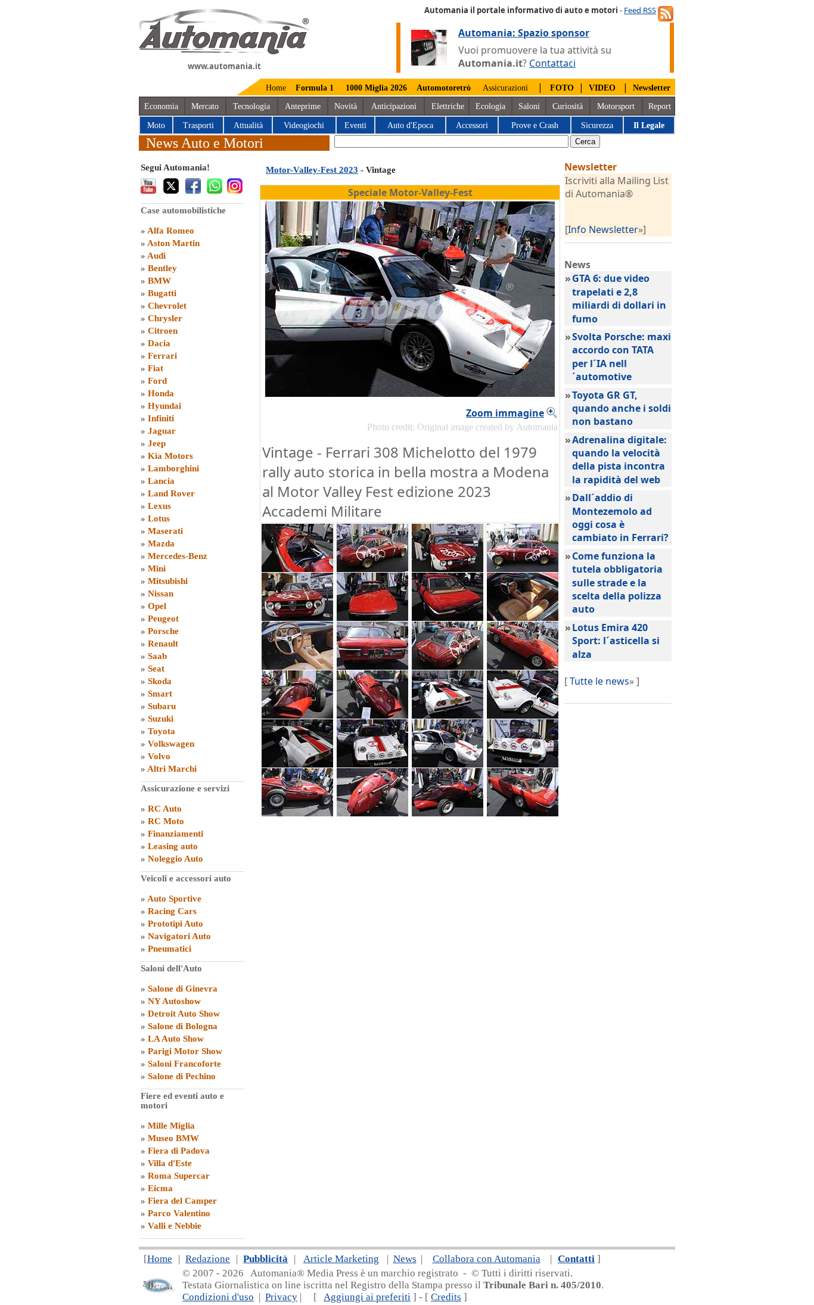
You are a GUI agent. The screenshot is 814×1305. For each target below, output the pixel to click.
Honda (161, 393)
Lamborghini (173, 468)
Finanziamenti (175, 833)
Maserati (165, 531)
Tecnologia (251, 106)
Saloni (529, 106)
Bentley (162, 268)
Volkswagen (171, 743)
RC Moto (166, 821)
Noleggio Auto (175, 858)
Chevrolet (167, 305)
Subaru (162, 706)
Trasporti (198, 125)
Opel (157, 606)
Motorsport (616, 106)
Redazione (207, 1258)
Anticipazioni (394, 106)
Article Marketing (341, 1258)
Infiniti (161, 418)
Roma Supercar (179, 1175)
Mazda (161, 543)
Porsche (163, 631)
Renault (163, 643)
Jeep (157, 443)
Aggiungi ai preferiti (367, 1297)
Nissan (160, 593)
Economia (161, 106)
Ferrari (162, 356)
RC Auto (165, 808)
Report (659, 106)
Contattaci (552, 63)
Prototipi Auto (175, 923)
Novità (345, 106)
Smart (160, 693)
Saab (157, 656)
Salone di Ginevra (183, 988)
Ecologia (490, 106)
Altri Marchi (172, 768)
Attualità (248, 125)
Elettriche (447, 106)
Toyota (161, 731)
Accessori (472, 125)
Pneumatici (169, 948)
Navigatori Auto (179, 936)
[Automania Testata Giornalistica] (224, 51)
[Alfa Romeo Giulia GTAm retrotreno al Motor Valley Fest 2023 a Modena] (447, 666)
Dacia (159, 343)
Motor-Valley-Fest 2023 (312, 170)
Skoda (160, 681)
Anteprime (303, 106)
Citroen (163, 330)
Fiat (155, 368)
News (405, 1258)
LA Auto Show (176, 1038)
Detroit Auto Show (184, 1013)
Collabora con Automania (486, 1258)
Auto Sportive (174, 898)
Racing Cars (172, 911)
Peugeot (163, 618)
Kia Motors (170, 456)
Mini (157, 568)
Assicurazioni (505, 87)
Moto (156, 125)
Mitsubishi (168, 581)
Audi (156, 255)
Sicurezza (597, 125)
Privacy (281, 1297)
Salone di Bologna (183, 1026)
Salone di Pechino (182, 1076)
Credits (446, 1297)
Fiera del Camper (182, 1200)
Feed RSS (640, 10)
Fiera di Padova (179, 1150)
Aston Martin (173, 243)
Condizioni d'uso (218, 1297)
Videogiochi (304, 125)
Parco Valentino (179, 1213)
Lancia (161, 481)
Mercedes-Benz (177, 556)
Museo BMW (173, 1138)
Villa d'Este (170, 1163)
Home (276, 87)
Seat (156, 668)
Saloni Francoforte (184, 1063)
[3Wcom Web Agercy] (158, 1290)
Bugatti (162, 293)
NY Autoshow (174, 1001)
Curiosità (567, 106)
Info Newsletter (603, 229)
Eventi (355, 125)
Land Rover (171, 493)
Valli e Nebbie (174, 1226)
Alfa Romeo (170, 230)
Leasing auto (173, 846)
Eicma (160, 1188)
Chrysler (165, 318)
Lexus (159, 506)
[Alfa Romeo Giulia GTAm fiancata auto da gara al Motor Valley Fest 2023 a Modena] (372, 568)
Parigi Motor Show (185, 1051)
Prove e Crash (534, 125)
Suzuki (160, 718)
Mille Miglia (171, 1125)
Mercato (205, 106)
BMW (159, 280)
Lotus (159, 518)
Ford (157, 381)
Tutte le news (599, 681)
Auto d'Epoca (410, 125)
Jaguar (162, 431)
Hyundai (164, 406)
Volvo (159, 756)
